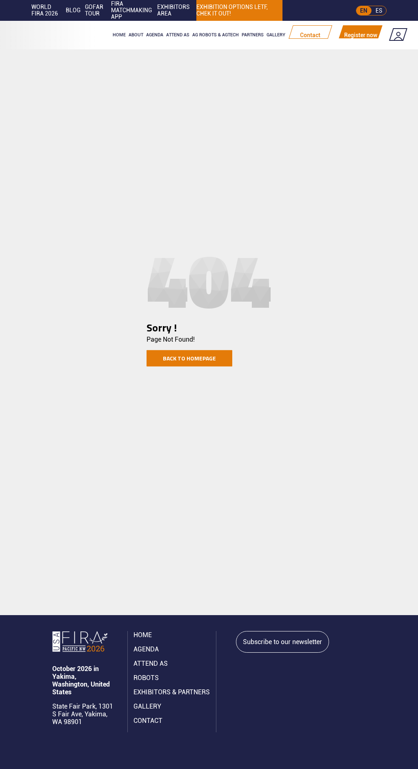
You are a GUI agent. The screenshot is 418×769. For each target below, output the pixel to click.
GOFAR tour (94, 10)
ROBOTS (146, 678)
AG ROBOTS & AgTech (215, 35)
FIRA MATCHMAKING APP (131, 10)
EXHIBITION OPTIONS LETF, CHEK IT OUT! (232, 10)
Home (119, 35)
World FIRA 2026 (44, 10)
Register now (360, 35)
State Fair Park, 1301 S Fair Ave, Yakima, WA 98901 (82, 714)
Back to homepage (189, 358)
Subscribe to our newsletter (282, 642)
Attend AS (150, 663)
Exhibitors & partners (171, 692)
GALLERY (147, 706)
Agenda (154, 35)
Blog (73, 10)
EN (363, 10)
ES (379, 10)
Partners (253, 35)
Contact (310, 35)
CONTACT (147, 721)
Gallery (276, 35)
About (136, 35)
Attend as (177, 35)
